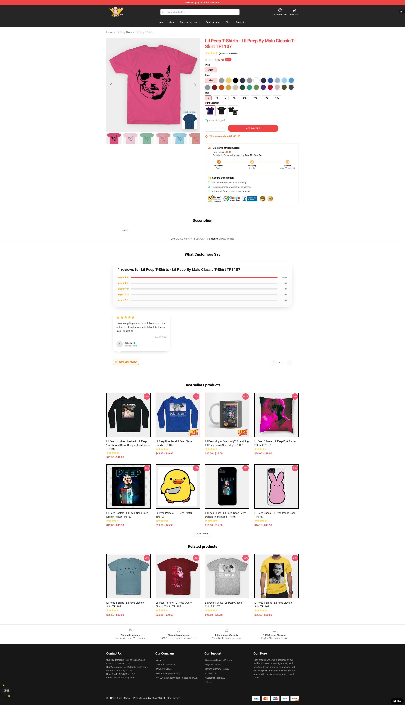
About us (160, 660)
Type (207, 65)
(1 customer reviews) (229, 53)
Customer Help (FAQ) (215, 678)
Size (207, 92)
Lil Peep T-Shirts (144, 32)
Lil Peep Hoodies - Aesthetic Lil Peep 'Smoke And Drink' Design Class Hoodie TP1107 (128, 445)
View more (202, 534)
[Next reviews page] (289, 362)
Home (109, 32)
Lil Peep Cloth (124, 32)
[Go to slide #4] (163, 138)
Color (207, 75)
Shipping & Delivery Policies (218, 660)
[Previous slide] (111, 84)
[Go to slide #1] (114, 138)
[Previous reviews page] (274, 362)
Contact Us (210, 673)
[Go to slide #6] (196, 138)
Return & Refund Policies (217, 669)
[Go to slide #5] (179, 138)
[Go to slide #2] (130, 138)
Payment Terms (213, 664)
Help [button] (399, 701)
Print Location (212, 103)
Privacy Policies (163, 669)
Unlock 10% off (6, 691)
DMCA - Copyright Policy (168, 673)
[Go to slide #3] (146, 138)
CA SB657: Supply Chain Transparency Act (177, 678)
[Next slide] (195, 84)
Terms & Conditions (165, 664)
